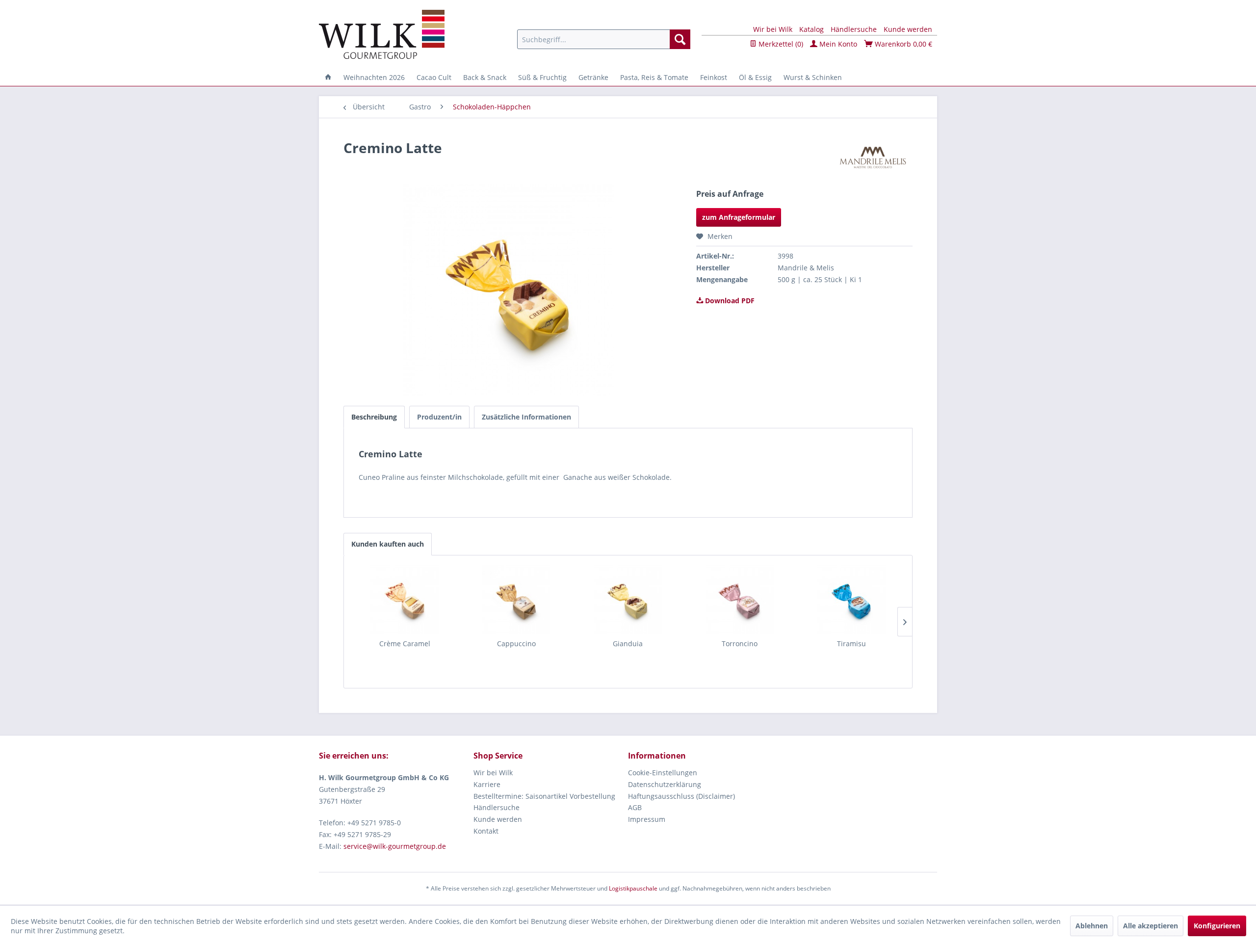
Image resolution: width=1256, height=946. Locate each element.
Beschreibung (374, 416)
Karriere (486, 784)
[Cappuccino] (517, 599)
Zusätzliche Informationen (526, 416)
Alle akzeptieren (1150, 925)
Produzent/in (439, 416)
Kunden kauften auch (387, 544)
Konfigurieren (1217, 925)
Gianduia (628, 643)
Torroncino (740, 643)
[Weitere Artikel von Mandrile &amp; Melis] (873, 157)
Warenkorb (902, 44)
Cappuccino (516, 643)
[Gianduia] (628, 599)
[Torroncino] (740, 599)
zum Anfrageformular (738, 217)
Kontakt (485, 831)
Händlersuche (854, 29)
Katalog (811, 29)
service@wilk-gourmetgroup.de (394, 846)
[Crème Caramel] (405, 599)
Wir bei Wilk (772, 29)
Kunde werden (908, 29)
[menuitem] (603, 39)
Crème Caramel (404, 643)
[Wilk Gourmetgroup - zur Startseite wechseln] (382, 34)
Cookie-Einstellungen (662, 772)
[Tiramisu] (851, 599)
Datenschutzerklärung (664, 784)
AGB (635, 807)
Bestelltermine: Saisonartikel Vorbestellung (544, 796)
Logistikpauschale (633, 888)
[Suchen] (680, 39)
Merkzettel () (780, 44)
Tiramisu (851, 643)
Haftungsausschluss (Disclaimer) (681, 796)
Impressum (646, 819)
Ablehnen (1091, 925)
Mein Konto (837, 44)
